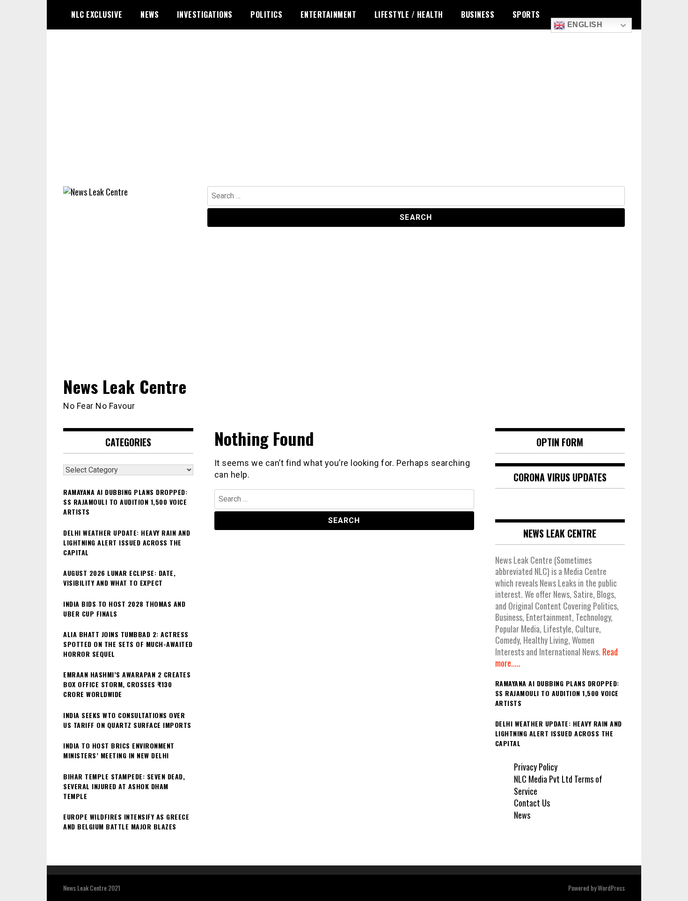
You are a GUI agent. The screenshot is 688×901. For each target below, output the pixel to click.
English (583, 25)
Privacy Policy (535, 767)
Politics (266, 14)
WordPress (611, 888)
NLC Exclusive (97, 14)
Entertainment (328, 14)
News (149, 14)
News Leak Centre (124, 386)
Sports (526, 14)
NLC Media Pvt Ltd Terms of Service (558, 785)
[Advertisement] (344, 116)
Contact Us (532, 803)
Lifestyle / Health (408, 14)
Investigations (205, 14)
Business (477, 14)
